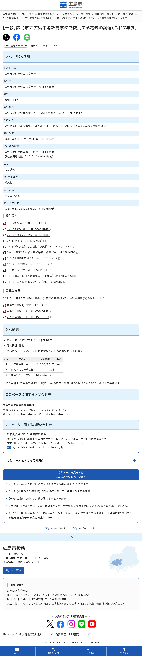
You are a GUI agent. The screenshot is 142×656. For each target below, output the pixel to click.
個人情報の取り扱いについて (36, 634)
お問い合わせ (89, 653)
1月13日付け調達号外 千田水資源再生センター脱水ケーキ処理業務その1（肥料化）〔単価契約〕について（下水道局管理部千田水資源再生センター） (71, 515)
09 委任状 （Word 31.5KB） (25, 270)
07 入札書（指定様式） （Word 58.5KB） (32, 258)
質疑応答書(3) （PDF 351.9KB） (28, 317)
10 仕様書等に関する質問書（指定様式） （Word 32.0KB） (42, 276)
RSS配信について (79, 634)
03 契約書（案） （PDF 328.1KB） (28, 235)
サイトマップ (10, 634)
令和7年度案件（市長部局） (34, 18)
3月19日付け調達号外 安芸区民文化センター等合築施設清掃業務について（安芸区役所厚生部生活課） (69, 506)
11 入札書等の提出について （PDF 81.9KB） (35, 282)
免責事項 (61, 634)
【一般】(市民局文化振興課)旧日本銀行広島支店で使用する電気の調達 (49, 491)
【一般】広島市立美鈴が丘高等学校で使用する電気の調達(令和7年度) (49, 484)
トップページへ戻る (87, 528)
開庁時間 (17, 585)
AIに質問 (124, 653)
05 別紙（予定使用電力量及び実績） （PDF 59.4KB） (39, 246)
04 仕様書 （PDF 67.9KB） (25, 241)
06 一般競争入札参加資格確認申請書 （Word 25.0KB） (41, 252)
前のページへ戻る (59, 528)
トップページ (24, 14)
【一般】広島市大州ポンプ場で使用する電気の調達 (37, 498)
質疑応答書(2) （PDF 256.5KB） (28, 311)
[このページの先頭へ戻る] (71, 537)
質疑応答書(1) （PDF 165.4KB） (28, 305)
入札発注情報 (83, 14)
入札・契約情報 (64, 14)
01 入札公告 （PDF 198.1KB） (26, 223)
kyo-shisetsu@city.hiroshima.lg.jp (38, 447)
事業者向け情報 (43, 14)
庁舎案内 (16, 570)
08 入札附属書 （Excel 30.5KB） (28, 264)
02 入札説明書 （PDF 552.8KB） (28, 229)
